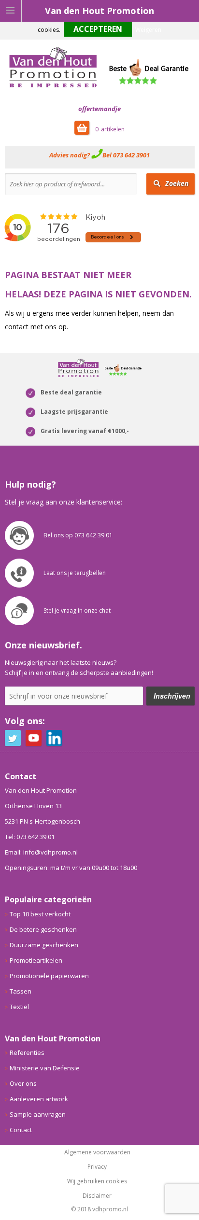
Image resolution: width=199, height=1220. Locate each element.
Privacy (97, 1166)
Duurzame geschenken (44, 944)
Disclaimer (97, 1195)
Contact (21, 1129)
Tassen (20, 991)
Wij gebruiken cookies (97, 1181)
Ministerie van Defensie (45, 1068)
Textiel (19, 1006)
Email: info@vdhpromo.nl (41, 852)
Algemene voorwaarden (97, 1152)
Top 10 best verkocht (40, 914)
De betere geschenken (43, 929)
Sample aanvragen (38, 1114)
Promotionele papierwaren (49, 975)
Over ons (23, 1083)
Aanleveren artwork (39, 1098)
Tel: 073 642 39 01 (30, 836)
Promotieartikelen (36, 960)
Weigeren (148, 30)
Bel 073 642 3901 (126, 155)
